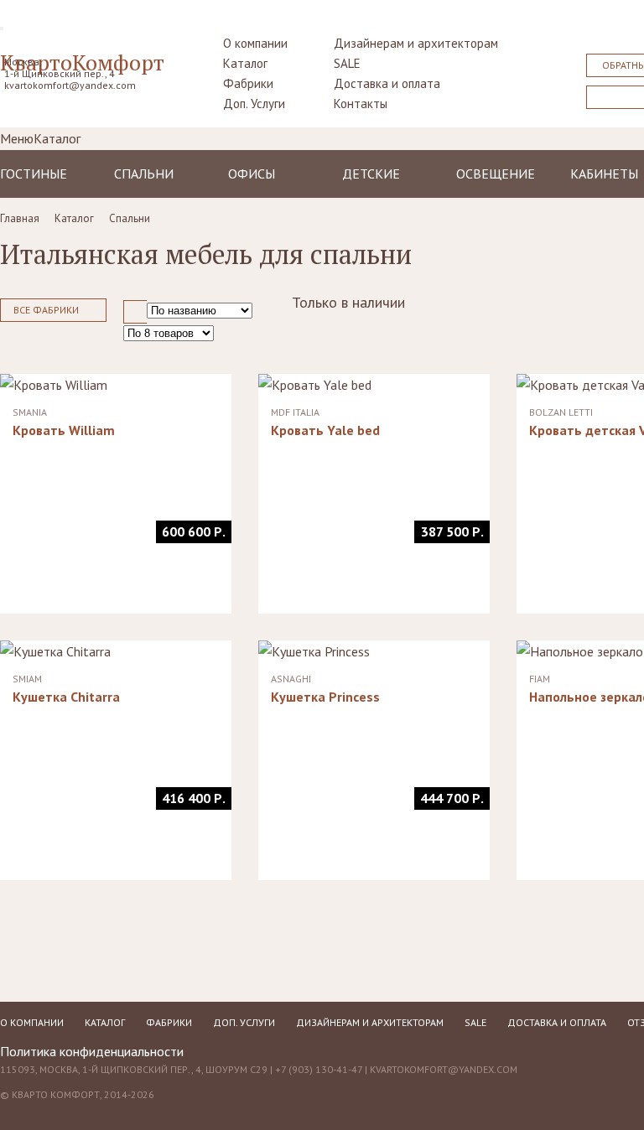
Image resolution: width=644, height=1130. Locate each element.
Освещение (495, 173)
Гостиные (33, 173)
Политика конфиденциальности (92, 1051)
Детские (371, 173)
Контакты (360, 103)
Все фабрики (46, 309)
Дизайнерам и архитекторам (416, 43)
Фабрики (248, 83)
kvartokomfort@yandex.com (70, 85)
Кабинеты (604, 173)
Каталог (245, 63)
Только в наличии (348, 302)
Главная (19, 218)
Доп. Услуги (254, 103)
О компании (255, 43)
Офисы (251, 173)
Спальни (144, 173)
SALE (347, 63)
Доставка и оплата (387, 83)
